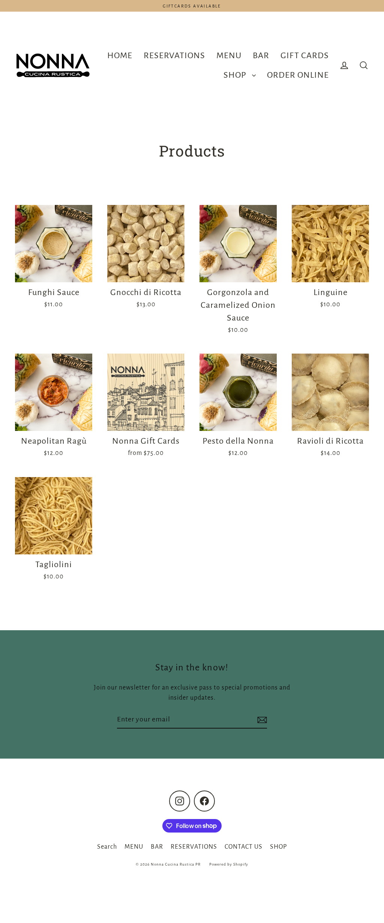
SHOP (236, 75)
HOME (119, 55)
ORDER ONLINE (298, 75)
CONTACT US (243, 846)
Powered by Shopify (228, 864)
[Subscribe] (261, 720)
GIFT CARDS (304, 55)
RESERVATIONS (174, 55)
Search (107, 846)
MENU (229, 55)
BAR (261, 55)
